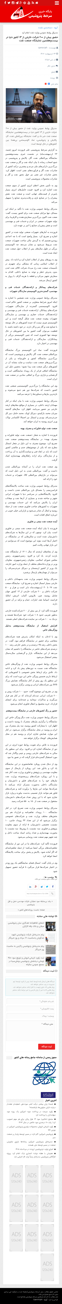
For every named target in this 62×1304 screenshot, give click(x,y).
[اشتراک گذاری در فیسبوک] (53, 887)
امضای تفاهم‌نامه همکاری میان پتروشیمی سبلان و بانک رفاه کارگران (26, 924)
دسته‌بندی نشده (45, 27)
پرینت (53, 77)
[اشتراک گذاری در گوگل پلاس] (36, 887)
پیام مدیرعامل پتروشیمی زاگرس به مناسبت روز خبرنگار (25, 948)
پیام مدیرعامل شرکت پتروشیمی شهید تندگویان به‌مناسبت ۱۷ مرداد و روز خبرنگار (26, 936)
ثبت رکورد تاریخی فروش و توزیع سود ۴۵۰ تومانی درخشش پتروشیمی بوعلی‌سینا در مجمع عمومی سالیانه (26, 961)
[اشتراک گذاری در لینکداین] (30, 887)
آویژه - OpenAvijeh (40, 1299)
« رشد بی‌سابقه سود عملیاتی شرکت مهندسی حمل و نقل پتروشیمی (30, 903)
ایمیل (53, 71)
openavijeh (42, 47)
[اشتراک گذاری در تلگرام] (41, 887)
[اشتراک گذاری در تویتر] (47, 887)
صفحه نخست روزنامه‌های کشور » (31, 909)
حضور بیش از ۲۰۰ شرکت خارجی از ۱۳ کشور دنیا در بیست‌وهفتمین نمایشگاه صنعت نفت (32, 39)
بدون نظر (51, 65)
